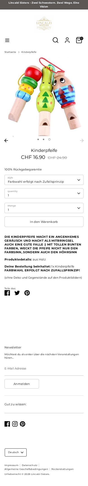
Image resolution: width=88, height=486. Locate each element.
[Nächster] (82, 141)
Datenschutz (29, 465)
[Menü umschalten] (7, 40)
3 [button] (49, 139)
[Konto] (67, 37)
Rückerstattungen (62, 469)
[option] (44, 96)
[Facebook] (7, 424)
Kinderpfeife (28, 52)
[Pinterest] (22, 424)
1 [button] (38, 139)
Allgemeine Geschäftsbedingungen (26, 469)
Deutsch (13, 452)
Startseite (10, 52)
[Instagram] (15, 424)
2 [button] (43, 139)
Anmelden (22, 384)
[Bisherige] (6, 141)
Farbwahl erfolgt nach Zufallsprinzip (36, 181)
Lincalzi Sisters (40, 474)
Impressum (12, 465)
